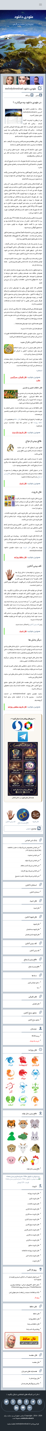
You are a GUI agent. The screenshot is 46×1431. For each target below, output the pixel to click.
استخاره (39, 370)
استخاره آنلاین (34, 892)
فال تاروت (27, 547)
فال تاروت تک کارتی (32, 1209)
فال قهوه (36, 924)
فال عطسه (35, 1362)
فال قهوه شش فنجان (32, 934)
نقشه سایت (11, 1424)
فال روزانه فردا (34, 1378)
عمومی (28, 828)
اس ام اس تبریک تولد (32, 860)
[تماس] (13, 1402)
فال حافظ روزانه (34, 1318)
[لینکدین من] (16, 1408)
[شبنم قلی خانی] (9, 81)
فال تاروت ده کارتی (32, 1240)
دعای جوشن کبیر (33, 982)
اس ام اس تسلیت (33, 855)
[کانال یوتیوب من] (23, 1408)
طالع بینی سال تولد (33, 1168)
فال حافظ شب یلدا (33, 1324)
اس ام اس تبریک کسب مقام (30, 865)
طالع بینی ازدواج (33, 966)
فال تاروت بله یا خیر (32, 1255)
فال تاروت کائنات (33, 1203)
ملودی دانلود (23, 16)
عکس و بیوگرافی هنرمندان (30, 1383)
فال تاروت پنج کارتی (32, 1224)
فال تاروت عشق (33, 1245)
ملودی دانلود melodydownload (20, 88)
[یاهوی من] (39, 1402)
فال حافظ (17, 419)
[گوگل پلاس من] (29, 1408)
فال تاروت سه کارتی (32, 1214)
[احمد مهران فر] (36, 81)
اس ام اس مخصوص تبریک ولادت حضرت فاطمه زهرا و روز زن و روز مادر (24, 849)
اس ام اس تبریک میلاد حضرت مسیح (27, 876)
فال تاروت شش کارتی (31, 1229)
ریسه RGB (35, 1035)
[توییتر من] (6, 1402)
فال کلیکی (35, 1003)
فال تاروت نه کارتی (32, 1235)
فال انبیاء (36, 908)
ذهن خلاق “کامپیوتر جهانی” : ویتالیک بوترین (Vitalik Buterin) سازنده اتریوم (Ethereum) (25, 1286)
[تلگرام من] (33, 1402)
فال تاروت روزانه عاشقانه (30, 1250)
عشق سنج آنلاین (33, 1020)
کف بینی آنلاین (34, 624)
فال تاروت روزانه (33, 1193)
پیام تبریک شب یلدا (32, 1329)
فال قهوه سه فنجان (32, 929)
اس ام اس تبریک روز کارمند (30, 870)
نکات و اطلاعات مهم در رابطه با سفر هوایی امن (24, 1292)
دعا (38, 987)
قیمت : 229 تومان (23, 1179)
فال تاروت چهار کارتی (32, 1219)
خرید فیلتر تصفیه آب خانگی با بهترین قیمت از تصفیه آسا (25, 1278)
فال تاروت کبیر (34, 1198)
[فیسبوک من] (26, 1402)
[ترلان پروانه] (23, 81)
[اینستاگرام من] (19, 1402)
